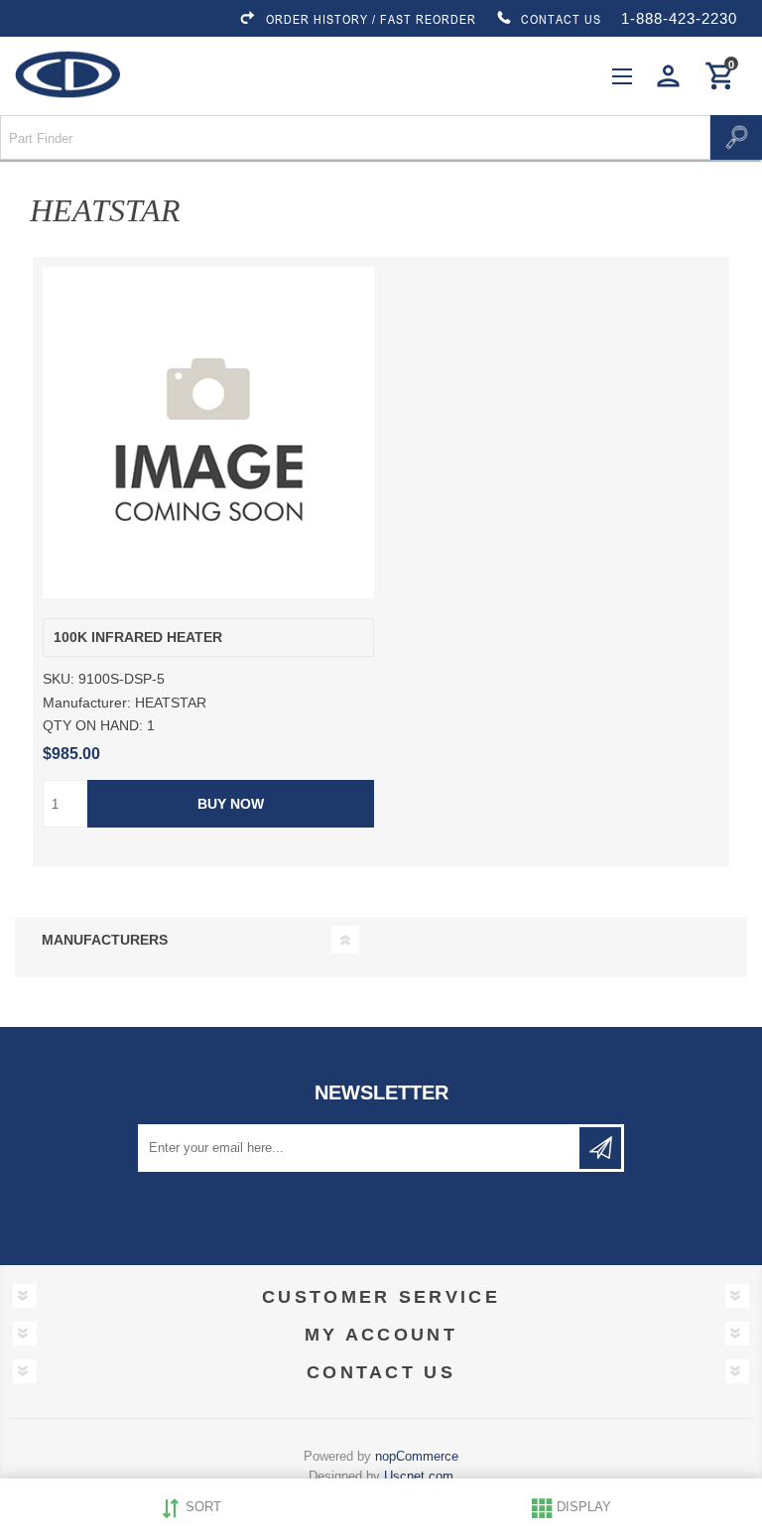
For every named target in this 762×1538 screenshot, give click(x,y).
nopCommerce (416, 1456)
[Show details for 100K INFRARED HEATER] (208, 432)
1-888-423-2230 (679, 18)
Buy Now (230, 804)
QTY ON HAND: (93, 725)
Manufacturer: (87, 702)
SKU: (58, 680)
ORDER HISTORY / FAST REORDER (371, 19)
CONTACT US (561, 19)
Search (736, 137)
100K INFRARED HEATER (138, 637)
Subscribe (600, 1148)
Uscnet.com (418, 1476)
